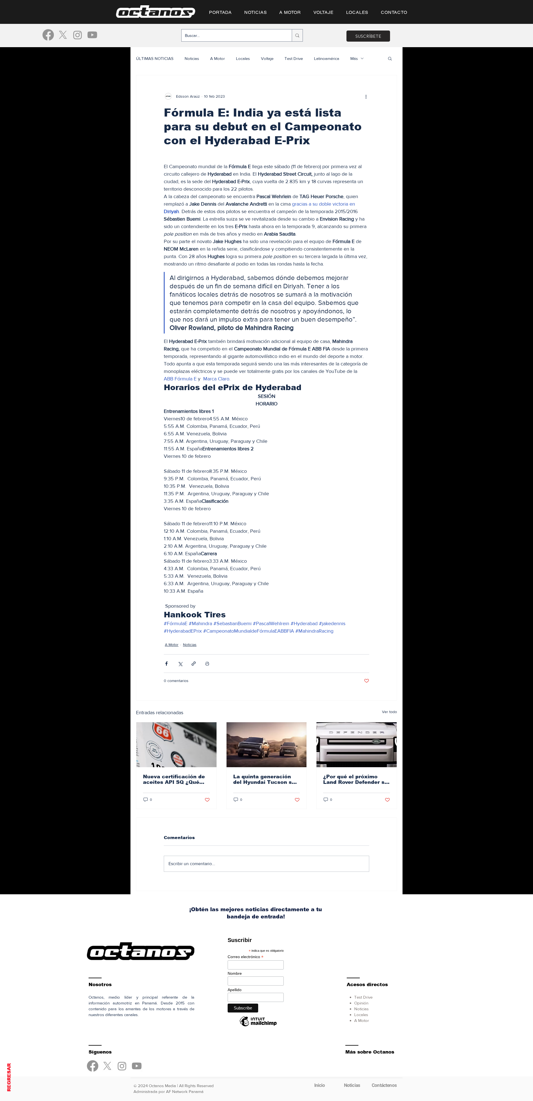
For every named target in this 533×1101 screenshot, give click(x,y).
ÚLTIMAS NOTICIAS (155, 58)
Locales (243, 58)
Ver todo (389, 711)
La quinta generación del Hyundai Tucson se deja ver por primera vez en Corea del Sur (266, 779)
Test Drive (294, 58)
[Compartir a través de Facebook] (166, 663)
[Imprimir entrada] (207, 663)
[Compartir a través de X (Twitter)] (180, 663)
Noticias (192, 58)
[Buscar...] (297, 35)
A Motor (217, 58)
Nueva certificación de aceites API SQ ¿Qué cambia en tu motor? (174, 779)
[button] (390, 58)
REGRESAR (9, 1077)
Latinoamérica (326, 58)
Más (354, 58)
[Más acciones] (366, 96)
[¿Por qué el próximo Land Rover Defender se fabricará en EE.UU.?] (356, 744)
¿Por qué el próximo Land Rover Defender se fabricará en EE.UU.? (355, 779)
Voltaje (267, 58)
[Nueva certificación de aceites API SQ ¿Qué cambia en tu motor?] (176, 744)
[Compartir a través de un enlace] (193, 663)
